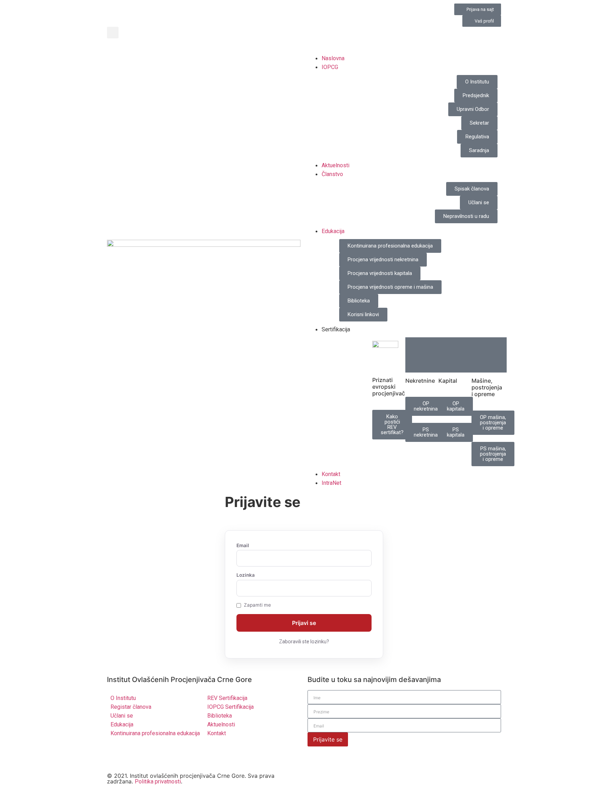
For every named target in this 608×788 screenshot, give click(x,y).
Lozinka (245, 575)
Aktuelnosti (335, 165)
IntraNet (331, 483)
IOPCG (330, 67)
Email (242, 545)
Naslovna (333, 58)
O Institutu (123, 698)
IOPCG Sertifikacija (230, 706)
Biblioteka (219, 715)
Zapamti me (257, 605)
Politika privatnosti (158, 781)
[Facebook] (154, 755)
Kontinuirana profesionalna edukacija (155, 733)
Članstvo (332, 174)
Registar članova (130, 706)
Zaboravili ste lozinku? (304, 641)
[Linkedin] (135, 755)
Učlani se (121, 715)
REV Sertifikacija (227, 698)
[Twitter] (116, 755)
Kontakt (331, 474)
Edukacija (333, 231)
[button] (113, 32)
